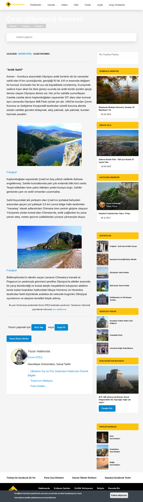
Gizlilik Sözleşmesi (83, 488)
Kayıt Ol (61, 327)
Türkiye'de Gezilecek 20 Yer (21, 478)
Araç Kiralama (117, 4)
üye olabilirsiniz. (60, 309)
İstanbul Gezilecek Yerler (118, 478)
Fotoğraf (12, 172)
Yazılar (51, 4)
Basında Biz (114, 488)
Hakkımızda (44, 488)
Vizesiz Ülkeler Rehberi (84, 478)
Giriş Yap (38, 327)
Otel (76, 4)
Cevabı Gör (107, 408)
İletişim (100, 488)
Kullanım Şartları (62, 488)
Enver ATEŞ (25, 54)
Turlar (87, 4)
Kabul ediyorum (119, 495)
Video (64, 4)
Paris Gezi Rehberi (54, 478)
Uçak (100, 4)
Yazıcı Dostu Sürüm (19, 338)
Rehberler (35, 4)
